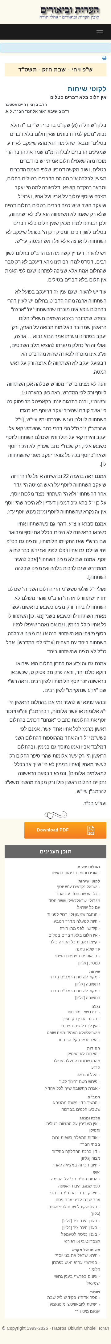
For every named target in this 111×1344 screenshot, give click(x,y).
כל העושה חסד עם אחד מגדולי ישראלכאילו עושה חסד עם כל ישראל (74, 900)
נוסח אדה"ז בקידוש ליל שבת (72, 1297)
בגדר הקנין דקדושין (80, 1018)
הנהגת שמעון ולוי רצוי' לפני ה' (72, 914)
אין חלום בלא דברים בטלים (73, 935)
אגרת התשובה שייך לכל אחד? (71, 1088)
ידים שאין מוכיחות (82, 1012)
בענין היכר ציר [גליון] (79, 1220)
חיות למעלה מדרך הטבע (75, 921)
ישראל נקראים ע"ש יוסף (77, 886)
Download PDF (53, 829)
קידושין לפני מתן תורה (78, 928)
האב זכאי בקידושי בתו (78, 1039)
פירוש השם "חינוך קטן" (78, 1081)
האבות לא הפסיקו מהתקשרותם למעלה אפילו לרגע (77, 1060)
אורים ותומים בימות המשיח (74, 872)
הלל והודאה (87, 1074)
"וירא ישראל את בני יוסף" (76, 1255)
